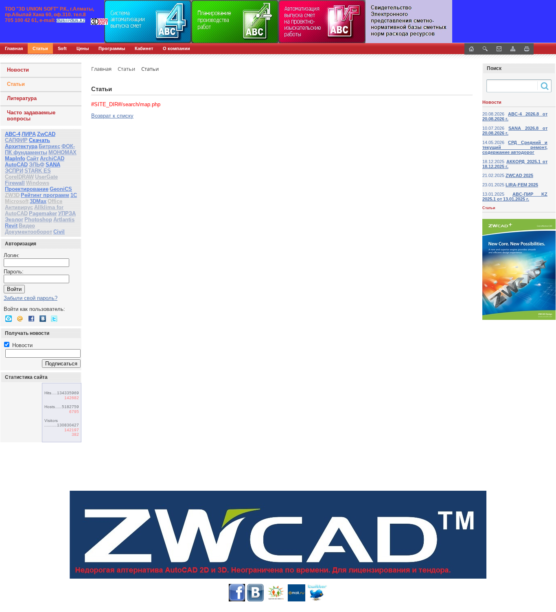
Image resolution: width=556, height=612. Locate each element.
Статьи (40, 48)
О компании (176, 48)
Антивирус (19, 207)
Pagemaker (43, 213)
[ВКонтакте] (42, 318)
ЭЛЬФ (36, 165)
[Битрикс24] (8, 318)
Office (55, 201)
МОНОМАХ (62, 152)
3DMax (38, 201)
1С (73, 195)
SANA (53, 165)
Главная (14, 48)
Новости (18, 70)
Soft (62, 48)
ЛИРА (29, 134)
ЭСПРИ (14, 171)
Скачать (39, 140)
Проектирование (26, 189)
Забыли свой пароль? (30, 298)
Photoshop (38, 219)
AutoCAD (16, 165)
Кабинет (144, 48)
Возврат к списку (112, 116)
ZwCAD (46, 134)
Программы (112, 48)
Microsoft (16, 201)
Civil (59, 232)
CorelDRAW (19, 177)
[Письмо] (499, 49)
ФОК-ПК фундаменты (40, 149)
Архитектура (21, 146)
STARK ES (37, 171)
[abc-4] (278, 21)
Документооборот (28, 232)
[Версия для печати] (527, 49)
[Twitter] (54, 318)
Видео (27, 226)
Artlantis (63, 219)
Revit (11, 226)
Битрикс (49, 146)
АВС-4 (12, 134)
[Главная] (87, 21)
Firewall (15, 183)
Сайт (32, 158)
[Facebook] (31, 318)
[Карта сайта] (513, 49)
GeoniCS (61, 189)
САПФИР (16, 140)
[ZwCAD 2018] (278, 535)
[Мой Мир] (19, 318)
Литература (22, 98)
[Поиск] (485, 49)
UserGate (46, 177)
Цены (83, 48)
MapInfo (15, 158)
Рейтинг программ (45, 195)
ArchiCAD (52, 158)
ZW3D (12, 195)
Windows (37, 183)
